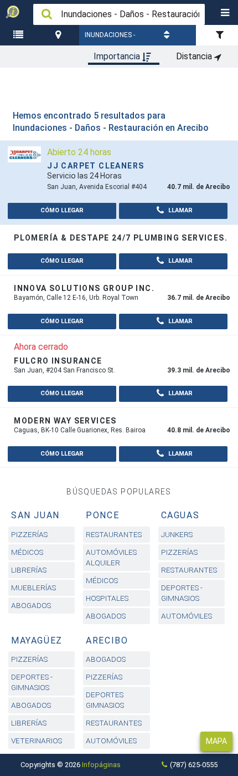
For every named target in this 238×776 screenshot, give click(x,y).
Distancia (195, 56)
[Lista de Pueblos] (20, 35)
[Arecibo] (59, 35)
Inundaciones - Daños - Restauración (110, 38)
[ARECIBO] (59, 35)
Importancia (118, 56)
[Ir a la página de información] (24, 154)
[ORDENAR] (168, 35)
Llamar (180, 210)
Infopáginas (101, 764)
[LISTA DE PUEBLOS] (20, 35)
